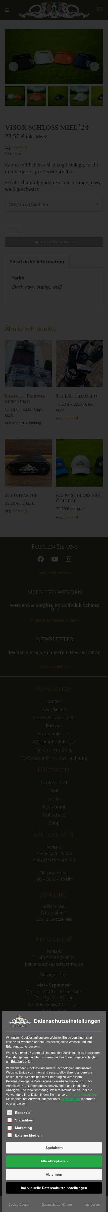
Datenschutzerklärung (84, 1094)
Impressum (92, 1204)
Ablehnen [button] (54, 1174)
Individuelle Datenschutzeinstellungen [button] (54, 1188)
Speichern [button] (54, 1148)
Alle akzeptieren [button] (54, 1161)
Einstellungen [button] (70, 1099)
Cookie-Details (19, 1204)
